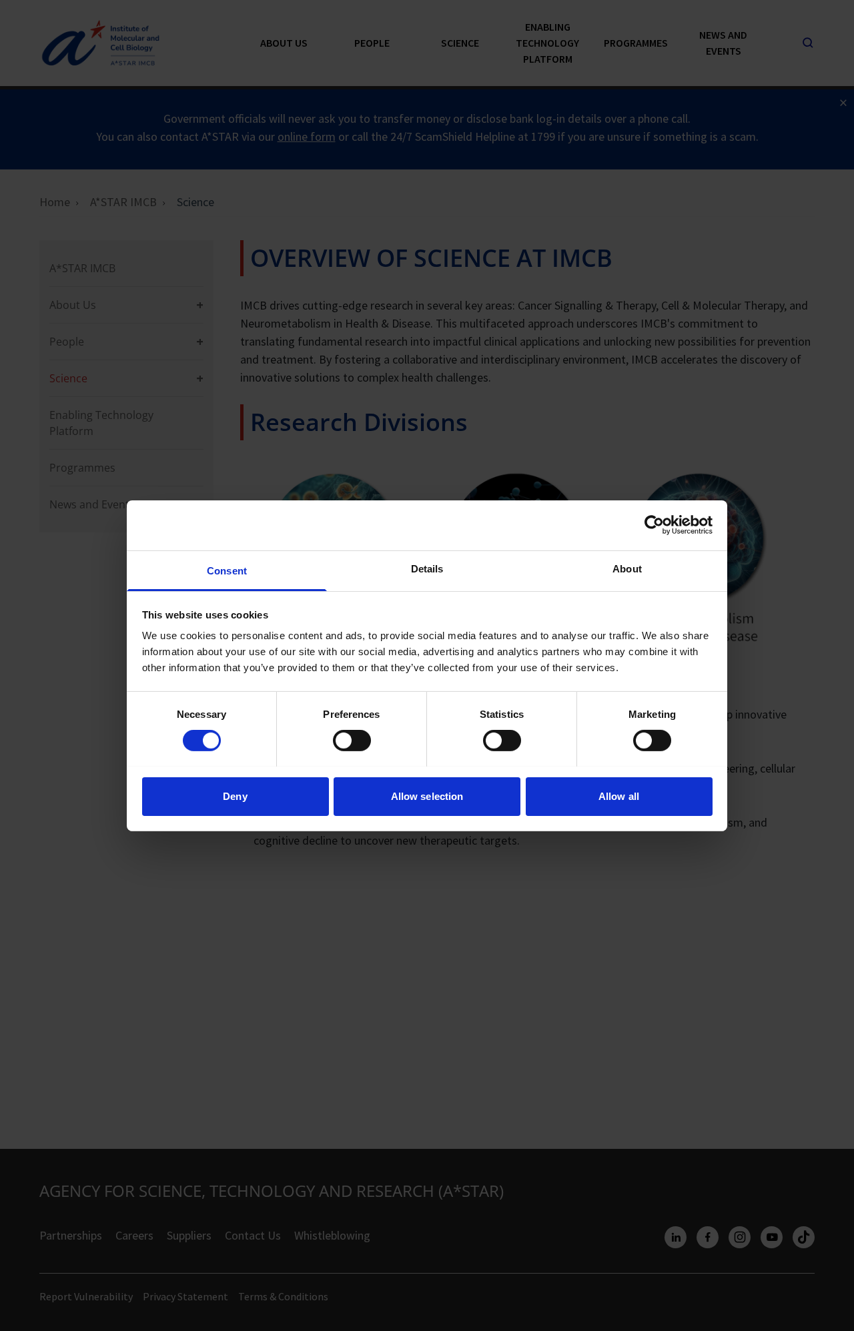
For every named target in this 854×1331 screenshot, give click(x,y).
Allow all (618, 795)
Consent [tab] (227, 570)
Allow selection (427, 795)
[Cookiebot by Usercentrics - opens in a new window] (654, 525)
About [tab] (627, 568)
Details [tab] (427, 568)
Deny (235, 795)
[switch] (352, 740)
